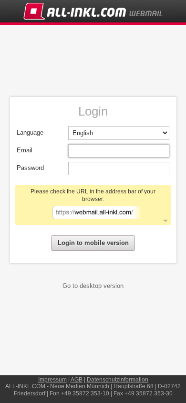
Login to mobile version (93, 242)
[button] (93, 205)
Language (30, 132)
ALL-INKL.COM (25, 386)
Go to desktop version (93, 285)
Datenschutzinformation (117, 379)
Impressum (52, 379)
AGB (77, 379)
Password (30, 167)
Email (24, 150)
